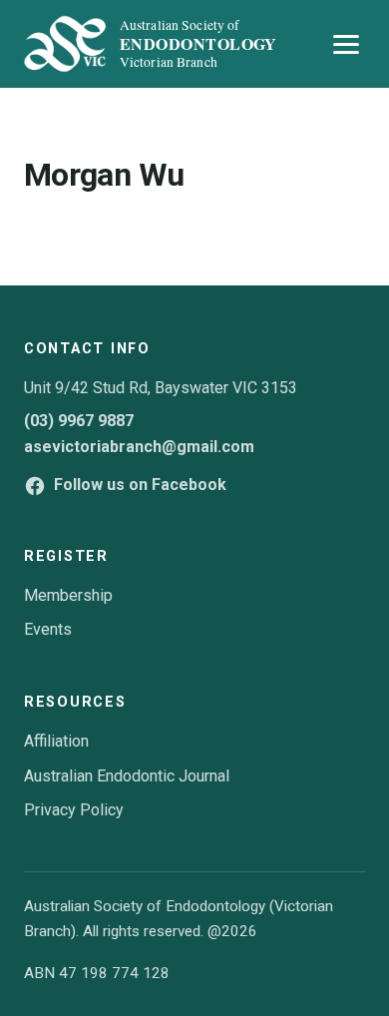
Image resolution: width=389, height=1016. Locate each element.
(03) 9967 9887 (79, 420)
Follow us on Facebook (140, 484)
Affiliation (56, 741)
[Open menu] (346, 44)
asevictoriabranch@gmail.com (139, 446)
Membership (68, 595)
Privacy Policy (74, 809)
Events (48, 629)
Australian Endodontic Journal (126, 775)
